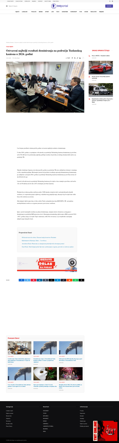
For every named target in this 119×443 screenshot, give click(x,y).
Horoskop (40, 1)
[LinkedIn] (7, 139)
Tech (57, 11)
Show (86, 11)
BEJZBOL (45, 429)
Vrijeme (101, 11)
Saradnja (82, 418)
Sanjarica (34, 1)
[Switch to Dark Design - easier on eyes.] (110, 1)
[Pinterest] (7, 127)
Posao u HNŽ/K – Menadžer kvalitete (101, 55)
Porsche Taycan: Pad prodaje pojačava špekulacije (101, 77)
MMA (44, 431)
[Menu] (7, 6)
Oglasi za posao (19, 1)
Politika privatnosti (84, 426)
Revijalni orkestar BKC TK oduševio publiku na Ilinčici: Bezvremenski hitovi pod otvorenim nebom (70, 386)
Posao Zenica (56, 1)
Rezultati (93, 11)
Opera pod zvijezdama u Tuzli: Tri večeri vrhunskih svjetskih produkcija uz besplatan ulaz (45, 385)
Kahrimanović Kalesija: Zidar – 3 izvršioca (34, 240)
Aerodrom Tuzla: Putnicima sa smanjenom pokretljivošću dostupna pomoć (43, 244)
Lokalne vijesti (10, 1)
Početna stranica (10, 42)
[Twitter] (7, 124)
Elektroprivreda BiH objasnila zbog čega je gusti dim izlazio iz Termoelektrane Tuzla (70, 359)
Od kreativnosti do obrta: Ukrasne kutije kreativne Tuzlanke (39, 237)
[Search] (112, 1)
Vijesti (17, 11)
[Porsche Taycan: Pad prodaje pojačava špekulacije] (101, 67)
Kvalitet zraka (48, 1)
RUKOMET (45, 418)
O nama (82, 410)
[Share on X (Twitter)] (75, 58)
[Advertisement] (59, 28)
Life (52, 11)
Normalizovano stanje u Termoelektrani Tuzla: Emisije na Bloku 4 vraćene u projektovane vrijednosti (44, 360)
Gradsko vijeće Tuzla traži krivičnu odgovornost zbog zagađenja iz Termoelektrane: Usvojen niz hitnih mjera (19, 360)
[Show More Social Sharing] (83, 58)
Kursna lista (27, 1)
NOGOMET (46, 410)
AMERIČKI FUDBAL (48, 426)
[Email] (7, 131)
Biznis (41, 11)
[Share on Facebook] (72, 58)
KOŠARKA (45, 416)
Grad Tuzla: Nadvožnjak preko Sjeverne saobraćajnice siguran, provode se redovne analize (48, 247)
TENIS (44, 413)
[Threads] (7, 153)
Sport (47, 11)
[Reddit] (7, 142)
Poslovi (33, 11)
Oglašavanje (82, 421)
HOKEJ (45, 421)
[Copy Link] (77, 58)
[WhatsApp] (7, 150)
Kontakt (109, 6)
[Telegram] (7, 146)
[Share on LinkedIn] (80, 58)
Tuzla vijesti (9, 46)
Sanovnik (65, 11)
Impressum (82, 413)
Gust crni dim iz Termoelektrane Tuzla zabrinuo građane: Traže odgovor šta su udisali (19, 385)
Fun (80, 11)
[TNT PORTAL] (59, 6)
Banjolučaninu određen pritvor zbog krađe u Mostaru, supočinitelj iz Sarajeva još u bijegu (102, 100)
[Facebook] (7, 120)
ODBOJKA (45, 423)
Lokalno (24, 11)
